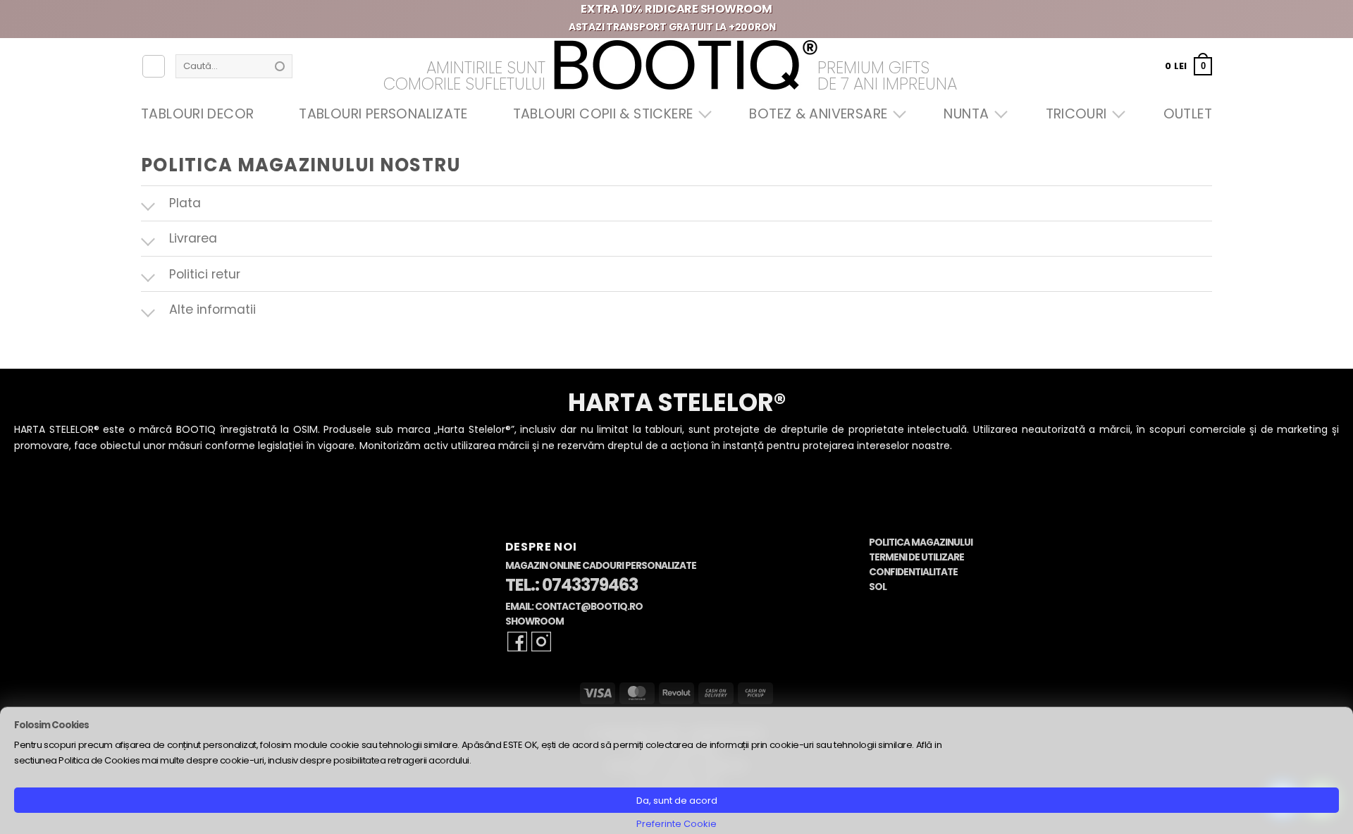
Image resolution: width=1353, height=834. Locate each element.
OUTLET (1187, 113)
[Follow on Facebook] (517, 641)
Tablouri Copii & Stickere (603, 113)
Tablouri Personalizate (383, 113)
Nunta (966, 113)
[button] (1188, 66)
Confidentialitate (913, 572)
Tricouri (1076, 113)
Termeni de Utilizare (916, 557)
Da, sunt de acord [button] (676, 800)
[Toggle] (154, 205)
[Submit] (280, 66)
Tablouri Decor (197, 113)
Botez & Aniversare (818, 113)
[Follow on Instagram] (541, 641)
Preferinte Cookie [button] (676, 823)
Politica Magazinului (920, 542)
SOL (877, 587)
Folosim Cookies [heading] (51, 725)
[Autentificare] (153, 66)
